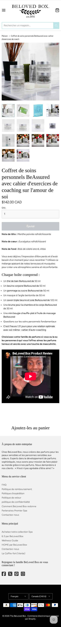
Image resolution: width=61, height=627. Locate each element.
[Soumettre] (56, 25)
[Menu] (5, 10)
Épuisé (31, 226)
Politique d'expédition (13, 493)
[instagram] (23, 574)
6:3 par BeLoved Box (12, 536)
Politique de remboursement (17, 489)
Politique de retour (11, 497)
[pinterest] (16, 574)
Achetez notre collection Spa (17, 531)
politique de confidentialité (16, 502)
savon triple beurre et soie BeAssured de (28, 300)
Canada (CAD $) (39, 596)
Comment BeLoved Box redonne (19, 506)
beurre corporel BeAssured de (23, 285)
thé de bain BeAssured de (20, 281)
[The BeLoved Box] (30, 10)
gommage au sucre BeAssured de (25, 290)
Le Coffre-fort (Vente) (13, 553)
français (14, 596)
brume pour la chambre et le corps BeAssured (32, 304)
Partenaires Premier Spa (14, 510)
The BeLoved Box (18, 616)
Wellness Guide (10, 540)
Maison (5, 36)
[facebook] (4, 574)
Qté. (4, 208)
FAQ (4, 484)
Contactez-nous (10, 514)
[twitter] (10, 574)
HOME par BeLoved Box (14, 544)
